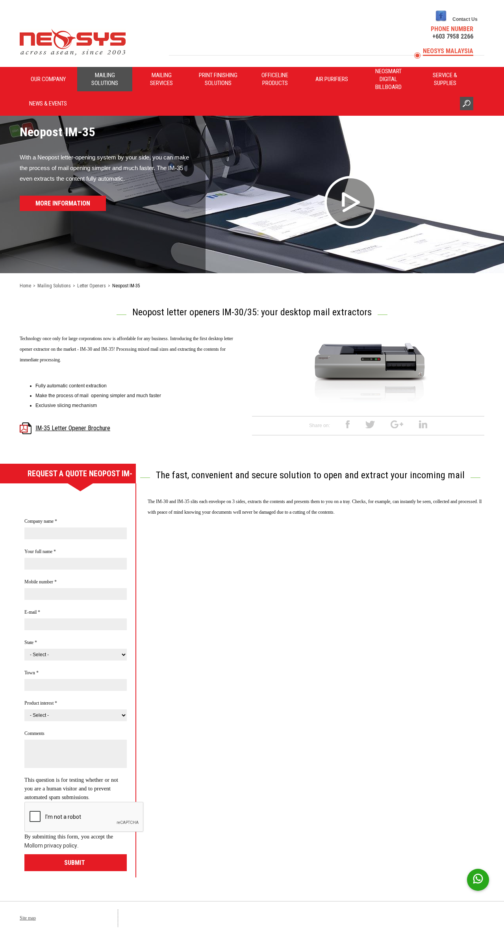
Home (25, 286)
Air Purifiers (331, 79)
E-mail (32, 612)
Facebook (348, 424)
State (30, 642)
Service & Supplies (445, 79)
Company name (40, 521)
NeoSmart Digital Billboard (388, 79)
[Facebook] (441, 21)
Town (31, 673)
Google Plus (397, 424)
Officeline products (274, 79)
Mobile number (40, 582)
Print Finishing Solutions (218, 79)
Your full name (40, 551)
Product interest (40, 703)
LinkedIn (423, 424)
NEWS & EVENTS (48, 103)
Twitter (370, 424)
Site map (28, 918)
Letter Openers (91, 286)
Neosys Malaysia (448, 51)
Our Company (48, 79)
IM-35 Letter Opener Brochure (72, 428)
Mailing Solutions (104, 79)
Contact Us (465, 19)
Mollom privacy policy (50, 845)
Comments (34, 733)
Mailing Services (161, 79)
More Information (62, 203)
